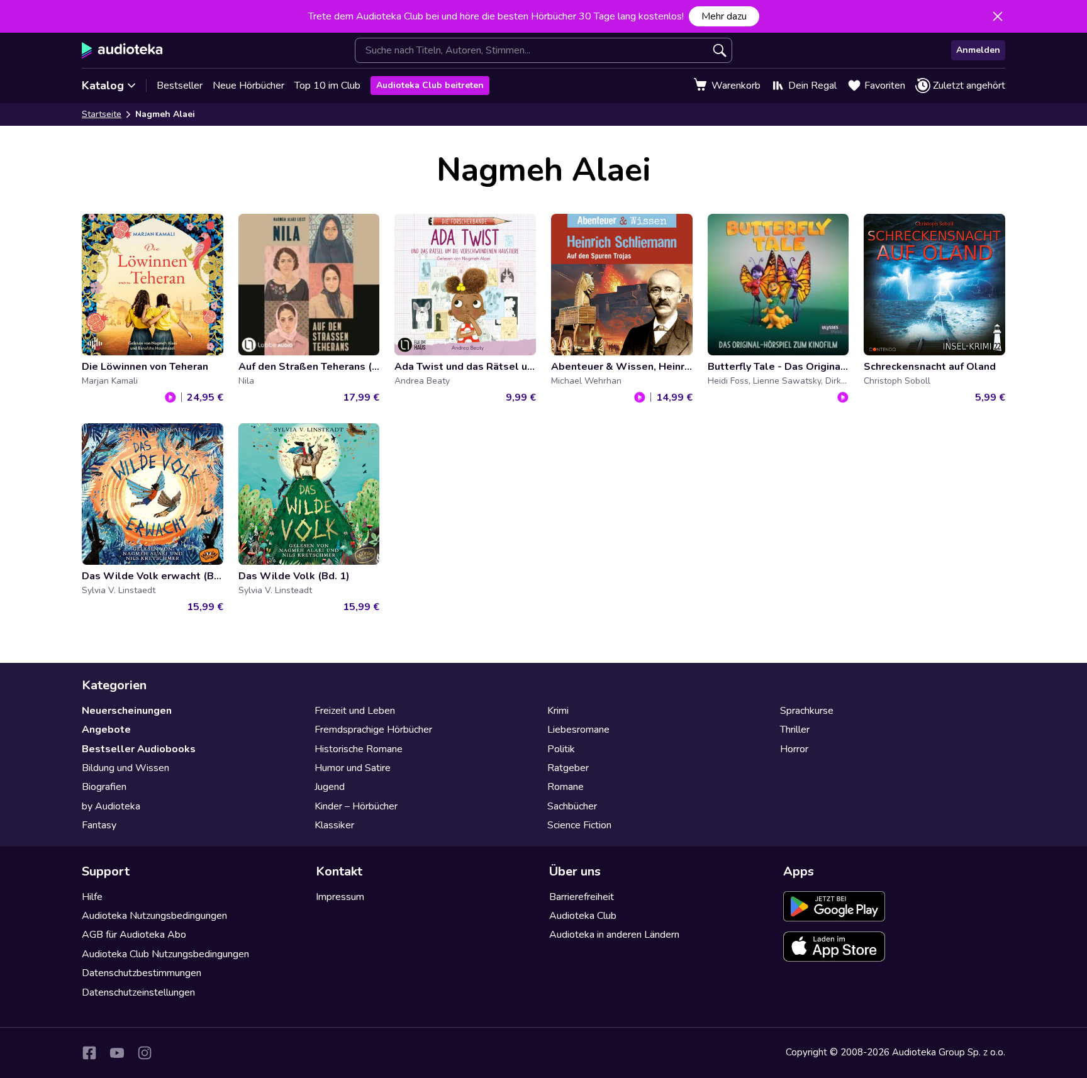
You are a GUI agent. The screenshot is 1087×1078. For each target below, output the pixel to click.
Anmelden (978, 50)
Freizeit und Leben (355, 711)
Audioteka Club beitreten (430, 85)
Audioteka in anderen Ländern (614, 935)
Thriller (795, 729)
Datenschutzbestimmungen (141, 973)
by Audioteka (111, 806)
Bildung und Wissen (125, 768)
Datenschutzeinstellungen (138, 992)
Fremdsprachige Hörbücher (373, 729)
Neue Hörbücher (248, 85)
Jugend (330, 787)
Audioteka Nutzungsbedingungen (154, 916)
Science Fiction (579, 825)
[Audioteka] (122, 50)
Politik (561, 749)
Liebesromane (578, 729)
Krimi (558, 711)
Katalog (103, 85)
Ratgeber (568, 768)
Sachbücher (572, 806)
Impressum (340, 897)
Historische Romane (359, 749)
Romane (565, 787)
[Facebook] (89, 1052)
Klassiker (334, 825)
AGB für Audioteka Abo (134, 935)
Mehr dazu (724, 16)
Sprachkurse (806, 711)
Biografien (104, 787)
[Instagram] (144, 1052)
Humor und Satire (353, 768)
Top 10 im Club (327, 85)
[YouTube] (117, 1052)
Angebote (106, 729)
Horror (794, 749)
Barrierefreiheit (581, 897)
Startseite (101, 114)
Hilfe (92, 897)
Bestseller (180, 85)
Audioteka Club (582, 916)
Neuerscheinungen (127, 711)
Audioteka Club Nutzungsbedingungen (165, 954)
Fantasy (99, 825)
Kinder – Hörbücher (356, 806)
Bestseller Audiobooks (139, 749)
